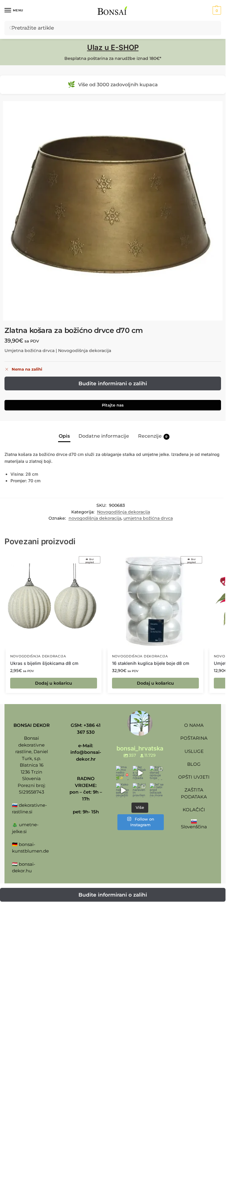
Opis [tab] (64, 436)
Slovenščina (194, 827)
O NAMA (194, 725)
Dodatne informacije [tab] (103, 436)
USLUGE (194, 751)
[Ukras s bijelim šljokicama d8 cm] (54, 602)
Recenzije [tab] (153, 436)
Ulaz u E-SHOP (113, 47)
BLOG (194, 764)
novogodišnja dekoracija (95, 518)
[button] (216, 10)
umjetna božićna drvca (148, 518)
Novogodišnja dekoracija (123, 512)
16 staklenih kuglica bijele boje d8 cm (150, 663)
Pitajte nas (113, 405)
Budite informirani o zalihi (112, 383)
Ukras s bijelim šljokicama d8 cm (44, 663)
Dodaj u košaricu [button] (53, 683)
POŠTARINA (194, 738)
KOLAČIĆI (194, 809)
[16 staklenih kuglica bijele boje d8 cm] (155, 602)
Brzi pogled (89, 560)
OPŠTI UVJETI (194, 777)
